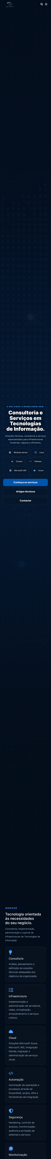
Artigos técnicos (25, 491)
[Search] (42, 4)
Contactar (25, 500)
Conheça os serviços (25, 482)
